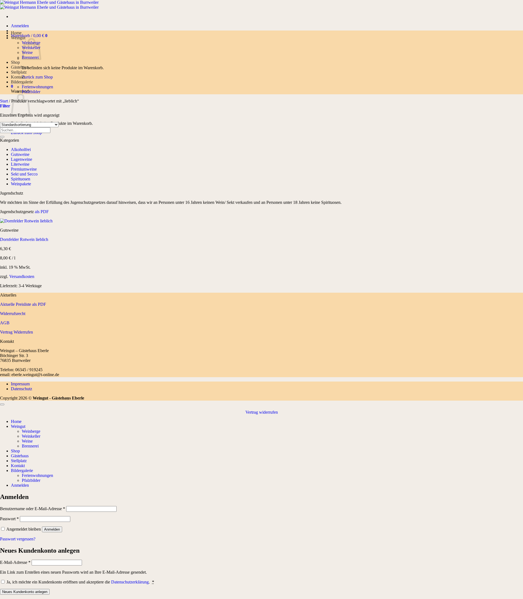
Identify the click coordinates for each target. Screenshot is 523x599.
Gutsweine (20, 154)
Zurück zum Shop (37, 77)
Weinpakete (21, 183)
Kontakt (18, 77)
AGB (5, 322)
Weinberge (31, 431)
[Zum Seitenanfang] (2, 404)
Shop (15, 62)
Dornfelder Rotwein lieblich (24, 239)
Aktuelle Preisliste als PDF (23, 304)
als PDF (41, 211)
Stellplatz (19, 72)
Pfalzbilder (31, 91)
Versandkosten (21, 276)
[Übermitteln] (2, 137)
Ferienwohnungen (37, 86)
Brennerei (30, 446)
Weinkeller (31, 436)
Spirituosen (20, 179)
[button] (20, 25)
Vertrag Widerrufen (16, 332)
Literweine (20, 164)
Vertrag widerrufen (261, 412)
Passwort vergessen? (17, 539)
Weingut (18, 37)
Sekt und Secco (24, 174)
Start (4, 101)
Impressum (20, 384)
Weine (27, 441)
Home (16, 33)
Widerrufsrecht (12, 313)
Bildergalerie (22, 82)
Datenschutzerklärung (130, 582)
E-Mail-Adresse (15, 562)
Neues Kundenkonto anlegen (24, 592)
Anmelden (52, 529)
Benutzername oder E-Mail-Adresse (32, 508)
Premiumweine (24, 169)
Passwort (9, 518)
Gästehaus (20, 67)
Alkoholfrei (21, 149)
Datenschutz (21, 388)
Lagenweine (21, 159)
